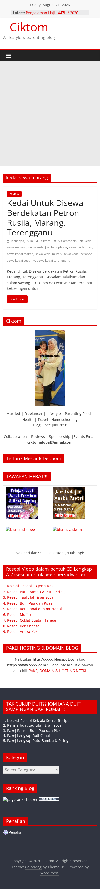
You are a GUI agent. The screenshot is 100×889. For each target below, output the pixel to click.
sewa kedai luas (80, 247)
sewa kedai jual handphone (47, 247)
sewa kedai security (21, 260)
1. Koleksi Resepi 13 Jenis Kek (28, 585)
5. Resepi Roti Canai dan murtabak (33, 608)
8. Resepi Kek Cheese (21, 626)
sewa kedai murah (48, 254)
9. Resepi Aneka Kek (20, 631)
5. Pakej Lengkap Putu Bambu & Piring (35, 740)
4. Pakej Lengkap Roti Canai (26, 735)
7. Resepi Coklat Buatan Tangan (30, 620)
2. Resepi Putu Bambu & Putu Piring (34, 591)
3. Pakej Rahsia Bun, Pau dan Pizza (33, 730)
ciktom (46, 241)
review (14, 194)
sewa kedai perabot (78, 254)
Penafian (16, 832)
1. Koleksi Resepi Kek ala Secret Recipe (36, 720)
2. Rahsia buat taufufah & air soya (32, 725)
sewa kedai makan (20, 254)
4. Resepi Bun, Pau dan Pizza (28, 603)
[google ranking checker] (20, 799)
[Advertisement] (50, 113)
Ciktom (28, 27)
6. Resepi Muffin (17, 614)
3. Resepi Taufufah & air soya (28, 597)
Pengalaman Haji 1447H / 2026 (52, 12)
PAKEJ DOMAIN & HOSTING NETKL (58, 670)
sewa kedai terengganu (53, 260)
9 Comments (67, 241)
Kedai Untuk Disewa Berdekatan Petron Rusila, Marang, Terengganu (45, 217)
